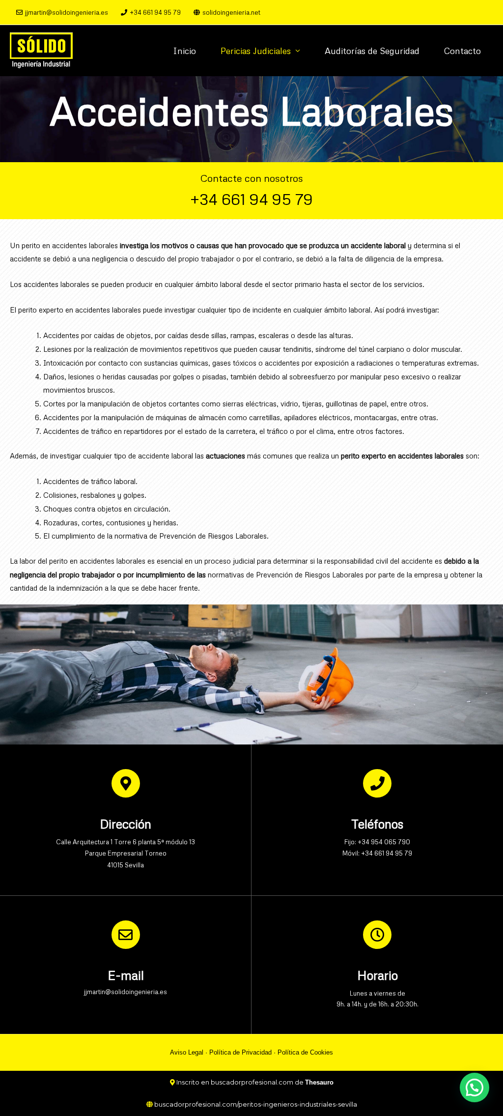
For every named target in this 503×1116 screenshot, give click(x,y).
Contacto (462, 50)
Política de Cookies (305, 1052)
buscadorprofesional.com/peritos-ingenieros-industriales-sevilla (255, 1104)
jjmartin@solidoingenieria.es (66, 12)
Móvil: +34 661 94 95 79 (377, 853)
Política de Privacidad (240, 1052)
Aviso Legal (186, 1052)
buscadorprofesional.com (252, 1082)
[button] (474, 1087)
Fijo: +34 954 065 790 (377, 842)
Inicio (184, 50)
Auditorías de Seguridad (372, 50)
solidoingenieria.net (231, 12)
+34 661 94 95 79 (155, 12)
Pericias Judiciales (256, 50)
